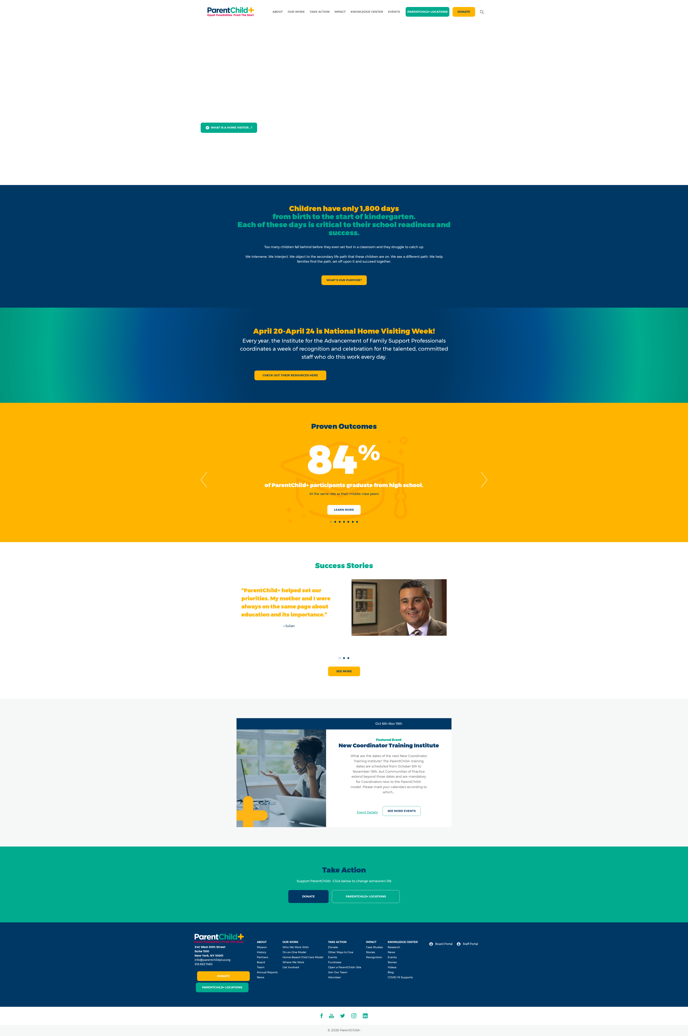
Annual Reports (267, 972)
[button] (331, 522)
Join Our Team (337, 972)
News (260, 977)
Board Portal (443, 944)
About (278, 11)
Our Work (296, 11)
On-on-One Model (294, 952)
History (261, 952)
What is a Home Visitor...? (231, 127)
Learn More (344, 509)
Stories (370, 952)
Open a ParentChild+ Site (344, 967)
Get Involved (291, 967)
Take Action (320, 11)
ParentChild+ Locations (366, 896)
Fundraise (334, 962)
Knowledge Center (367, 11)
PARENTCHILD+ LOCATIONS (427, 11)
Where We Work (293, 962)
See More (344, 671)
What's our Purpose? (344, 280)
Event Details (367, 812)
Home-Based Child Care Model (303, 957)
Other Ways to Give (340, 952)
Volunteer (334, 977)
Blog (391, 972)
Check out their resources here (290, 375)
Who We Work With (296, 947)
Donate (464, 11)
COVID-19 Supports (400, 977)
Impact (340, 11)
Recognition (374, 957)
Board (261, 962)
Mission (262, 947)
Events (394, 11)
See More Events (402, 811)
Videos (392, 967)
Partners (262, 957)
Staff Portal (470, 944)
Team (260, 967)
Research (394, 947)
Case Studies (374, 947)
